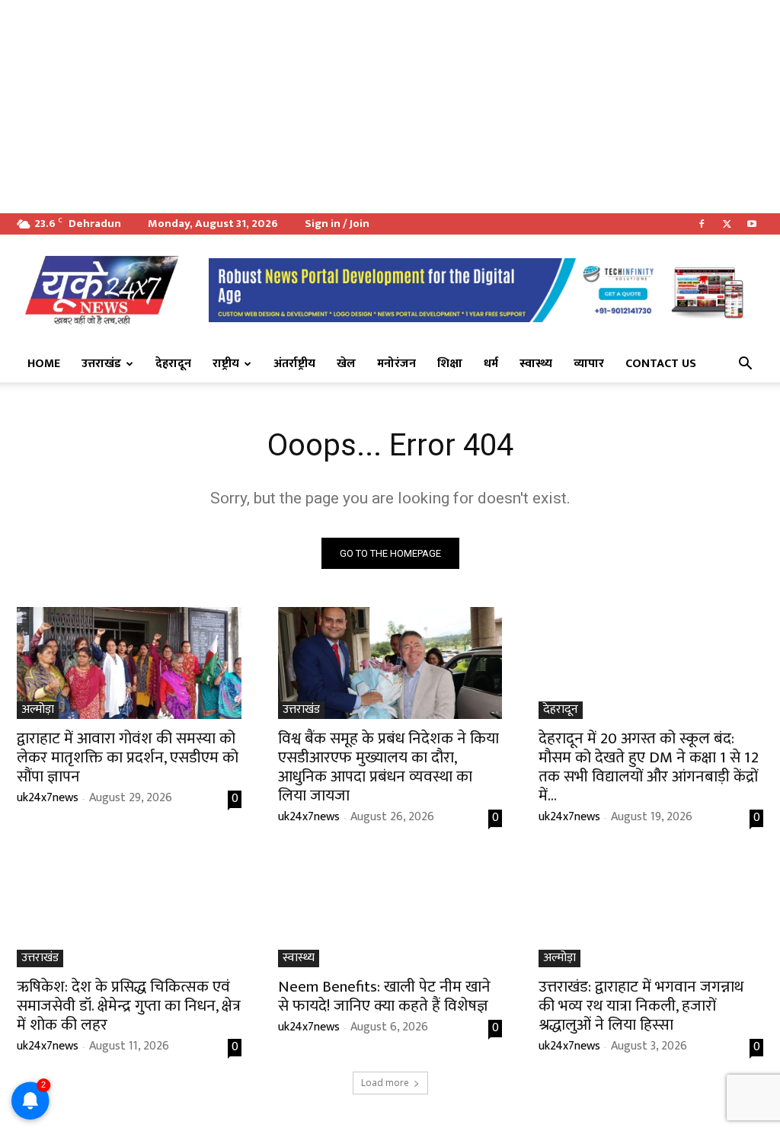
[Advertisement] (390, 106)
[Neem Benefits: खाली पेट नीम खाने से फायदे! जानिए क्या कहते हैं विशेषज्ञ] (390, 910)
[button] (745, 364)
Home (43, 363)
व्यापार (589, 363)
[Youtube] (751, 224)
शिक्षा (449, 363)
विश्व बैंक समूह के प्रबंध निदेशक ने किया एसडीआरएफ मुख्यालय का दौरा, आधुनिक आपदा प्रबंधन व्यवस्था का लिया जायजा (388, 767)
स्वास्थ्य (535, 363)
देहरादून (173, 363)
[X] (726, 224)
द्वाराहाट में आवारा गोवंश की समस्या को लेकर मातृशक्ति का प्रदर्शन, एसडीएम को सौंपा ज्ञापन (127, 757)
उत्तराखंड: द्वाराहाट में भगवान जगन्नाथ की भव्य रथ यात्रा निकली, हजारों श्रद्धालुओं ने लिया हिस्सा (641, 1005)
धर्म (491, 363)
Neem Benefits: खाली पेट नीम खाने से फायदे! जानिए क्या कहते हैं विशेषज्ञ (384, 996)
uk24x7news (47, 798)
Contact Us (660, 363)
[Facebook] (701, 224)
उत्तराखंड (101, 363)
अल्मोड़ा (37, 710)
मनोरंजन (396, 363)
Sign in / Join (337, 223)
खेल (346, 363)
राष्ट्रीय (226, 363)
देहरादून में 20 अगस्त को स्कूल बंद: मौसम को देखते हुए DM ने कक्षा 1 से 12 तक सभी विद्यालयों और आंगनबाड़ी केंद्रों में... (649, 767)
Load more (385, 1082)
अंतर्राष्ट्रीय (294, 363)
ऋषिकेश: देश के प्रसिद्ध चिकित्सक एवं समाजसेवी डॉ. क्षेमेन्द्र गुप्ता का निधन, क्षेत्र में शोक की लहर (129, 1005)
